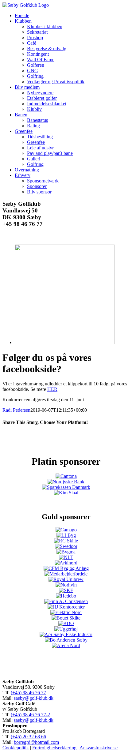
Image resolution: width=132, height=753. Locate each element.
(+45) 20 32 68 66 (28, 736)
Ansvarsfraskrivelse (99, 747)
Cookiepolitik (15, 747)
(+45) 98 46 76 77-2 (30, 714)
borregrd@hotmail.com (36, 742)
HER (52, 389)
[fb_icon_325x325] (65, 342)
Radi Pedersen (16, 410)
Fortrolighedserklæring (54, 747)
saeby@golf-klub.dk (33, 698)
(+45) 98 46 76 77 (28, 692)
